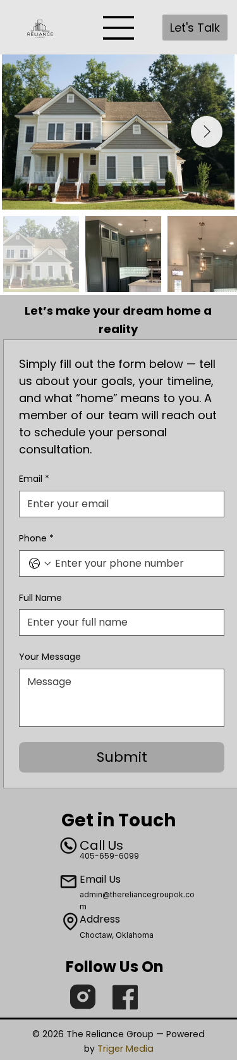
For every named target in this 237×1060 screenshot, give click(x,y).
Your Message (50, 657)
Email (34, 479)
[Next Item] (206, 132)
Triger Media (125, 1048)
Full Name (40, 598)
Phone (36, 539)
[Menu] (119, 28)
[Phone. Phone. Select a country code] (39, 563)
